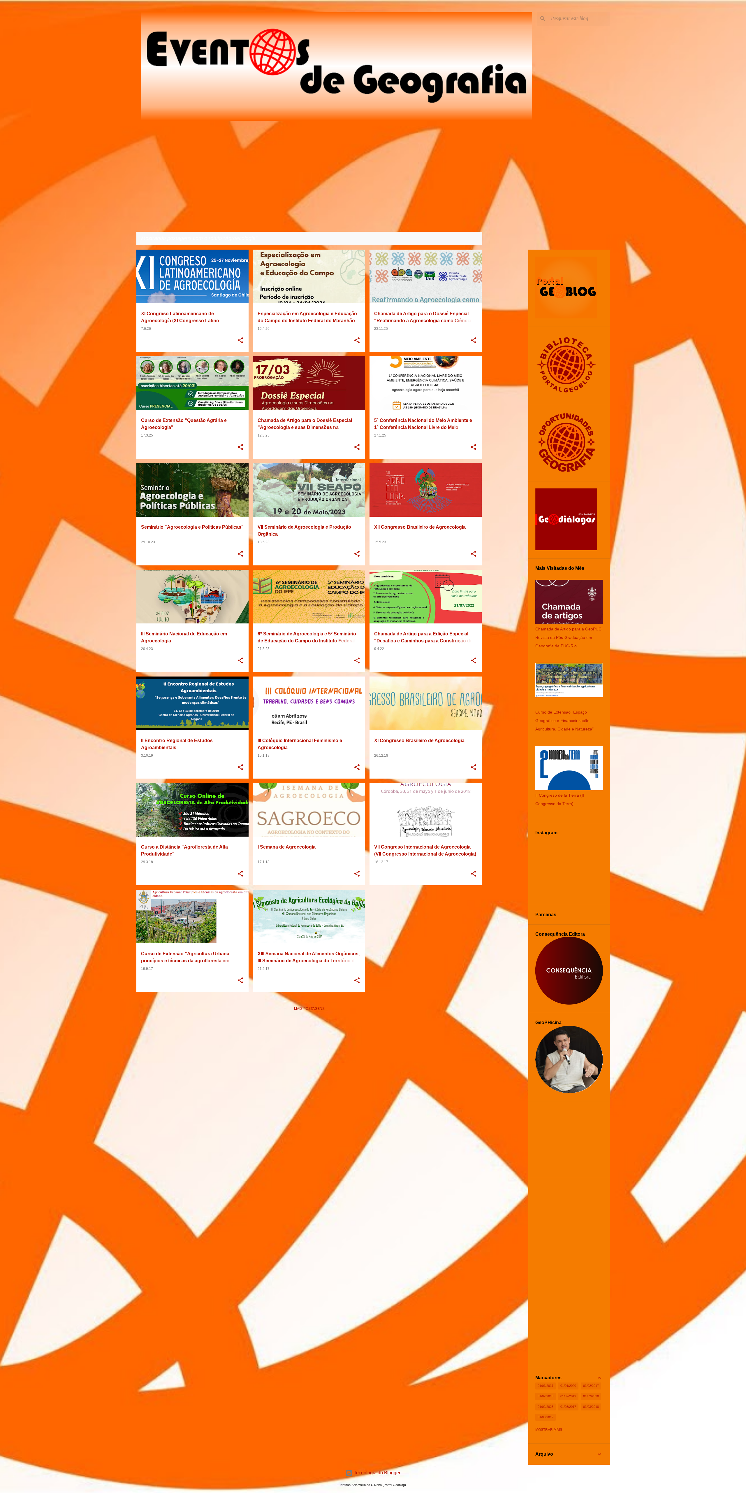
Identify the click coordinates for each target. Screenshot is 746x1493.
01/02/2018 (545, 1396)
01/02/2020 (591, 1396)
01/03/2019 (545, 1417)
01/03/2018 (591, 1406)
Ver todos (467, 239)
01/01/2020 (568, 1385)
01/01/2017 (545, 1385)
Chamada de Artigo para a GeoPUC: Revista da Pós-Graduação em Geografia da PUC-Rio (569, 637)
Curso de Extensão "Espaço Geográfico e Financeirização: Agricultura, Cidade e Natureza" (564, 720)
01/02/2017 (591, 1385)
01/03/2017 (568, 1406)
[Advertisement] (309, 1056)
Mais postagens (309, 1009)
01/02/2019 (568, 1396)
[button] (240, 341)
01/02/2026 (545, 1406)
